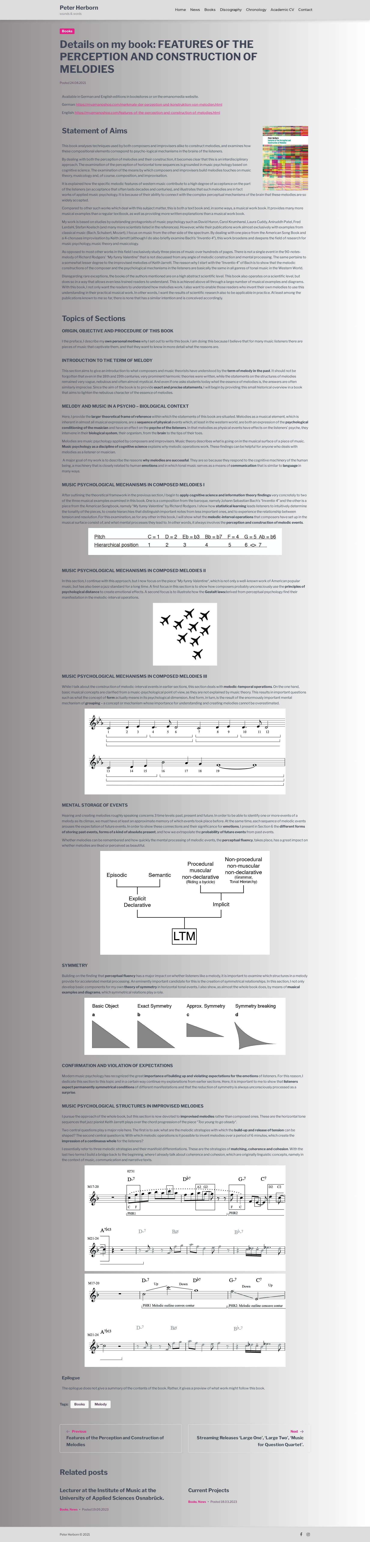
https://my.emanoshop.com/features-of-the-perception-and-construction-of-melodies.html (147, 113)
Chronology (256, 10)
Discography (231, 10)
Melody (101, 1404)
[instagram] (308, 1534)
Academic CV (282, 10)
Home (180, 10)
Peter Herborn (79, 7)
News (195, 10)
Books (210, 10)
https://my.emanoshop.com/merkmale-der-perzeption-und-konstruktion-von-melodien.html (149, 105)
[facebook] (301, 1534)
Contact (305, 10)
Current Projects (208, 1490)
